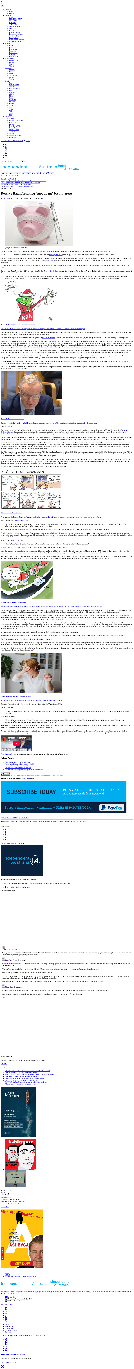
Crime (11, 98)
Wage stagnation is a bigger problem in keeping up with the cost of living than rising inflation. (32, 700)
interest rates (48, 821)
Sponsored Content (15, 41)
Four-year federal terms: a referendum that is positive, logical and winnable (29, 1074)
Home (7, 10)
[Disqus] (67, 972)
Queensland (13, 128)
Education (12, 101)
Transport (12, 79)
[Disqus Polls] (67, 918)
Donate (10, 1304)
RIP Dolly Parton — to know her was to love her (21, 1073)
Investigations (13, 56)
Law (10, 90)
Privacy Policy (14, 38)
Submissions (9, 1326)
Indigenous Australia (16, 120)
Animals (12, 92)
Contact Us (11, 1297)
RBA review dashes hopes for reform (11, 513)
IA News (12, 13)
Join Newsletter (14, 36)
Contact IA (13, 28)
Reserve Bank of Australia (28, 821)
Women (11, 107)
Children (12, 94)
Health (11, 103)
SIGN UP (4, 1064)
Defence (12, 55)
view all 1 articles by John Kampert (18, 887)
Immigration (13, 137)
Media (11, 73)
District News (13, 122)
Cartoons (12, 86)
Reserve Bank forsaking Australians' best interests (21, 1276)
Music (11, 96)
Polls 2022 (12, 47)
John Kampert (8, 198)
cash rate (41, 821)
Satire (11, 109)
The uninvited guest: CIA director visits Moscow (17, 186)
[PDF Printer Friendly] (42, 198)
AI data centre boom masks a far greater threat (16, 184)
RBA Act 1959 (14, 540)
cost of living (81, 821)
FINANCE (14, 818)
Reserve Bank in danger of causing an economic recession (18, 324)
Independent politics (16, 34)
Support (13, 1354)
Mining (11, 77)
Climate (11, 66)
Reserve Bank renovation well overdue (12, 419)
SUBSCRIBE (14, 21)
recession (74, 821)
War (10, 115)
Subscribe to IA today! (8, 179)
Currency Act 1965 (55, 255)
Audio (11, 113)
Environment (9, 58)
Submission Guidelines (16, 40)
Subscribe (26, 778)
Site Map (8, 1332)
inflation (67, 821)
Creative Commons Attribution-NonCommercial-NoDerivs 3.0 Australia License (44, 775)
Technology (13, 75)
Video (11, 111)
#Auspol (61, 821)
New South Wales (15, 126)
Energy (11, 62)
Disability (12, 100)
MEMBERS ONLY (16, 19)
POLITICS (7, 818)
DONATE (12, 23)
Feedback (12, 30)
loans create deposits (48, 338)
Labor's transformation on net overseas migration (21, 1076)
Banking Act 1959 (22, 520)
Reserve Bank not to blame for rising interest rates (21, 766)
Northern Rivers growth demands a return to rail (21, 1080)
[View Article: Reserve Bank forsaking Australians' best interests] (22, 875)
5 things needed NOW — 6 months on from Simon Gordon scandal (23, 181)
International (13, 53)
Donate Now (5, 1207)
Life (6, 81)
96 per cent (49, 260)
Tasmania (12, 132)
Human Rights (14, 85)
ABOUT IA (9, 15)
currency (55, 821)
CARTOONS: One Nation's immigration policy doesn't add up (26, 1082)
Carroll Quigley (55, 271)
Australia (8, 116)
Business (8, 68)
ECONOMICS (24, 818)
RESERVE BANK (9, 821)
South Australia (14, 130)
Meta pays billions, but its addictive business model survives (20, 183)
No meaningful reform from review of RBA (13, 602)
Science (11, 64)
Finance (11, 71)
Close (3, 1362)
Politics (7, 43)
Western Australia (15, 135)
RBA (97, 341)
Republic (12, 124)
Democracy (13, 49)
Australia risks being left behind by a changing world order (24, 1078)
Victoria (11, 133)
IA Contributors (14, 32)
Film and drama (14, 88)
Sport (11, 105)
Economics (13, 51)
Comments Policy (15, 26)
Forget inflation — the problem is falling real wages (16, 696)
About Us (8, 1324)
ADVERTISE (14, 25)
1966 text (7, 271)
